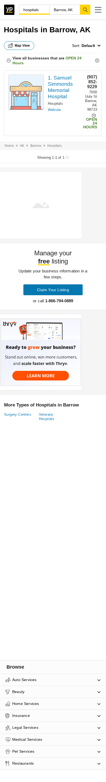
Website (54, 110)
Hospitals (55, 103)
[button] (98, 9)
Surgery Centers (17, 414)
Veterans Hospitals (47, 416)
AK (22, 146)
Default (88, 45)
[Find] (85, 9)
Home (9, 146)
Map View (22, 45)
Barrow (35, 146)
